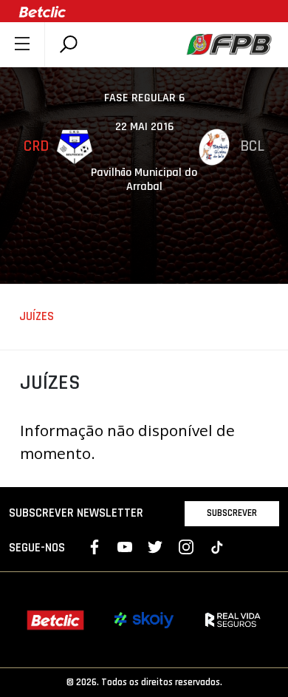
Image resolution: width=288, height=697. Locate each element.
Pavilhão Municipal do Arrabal (144, 180)
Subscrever (232, 513)
